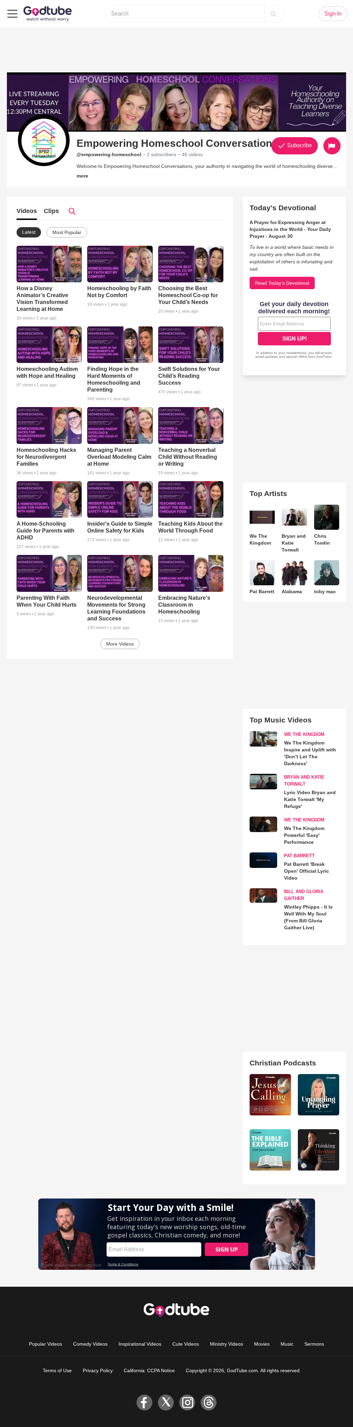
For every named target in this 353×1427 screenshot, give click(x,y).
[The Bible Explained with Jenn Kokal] (270, 1150)
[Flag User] (332, 145)
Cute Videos (185, 1344)
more (82, 176)
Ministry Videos (226, 1344)
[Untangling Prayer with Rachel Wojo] (318, 1094)
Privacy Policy (98, 1370)
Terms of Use (57, 1370)
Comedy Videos (90, 1344)
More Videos (120, 644)
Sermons (314, 1344)
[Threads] (208, 1402)
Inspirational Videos (140, 1344)
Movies (262, 1344)
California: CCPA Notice (149, 1370)
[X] (166, 1402)
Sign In (333, 14)
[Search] (273, 14)
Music (287, 1344)
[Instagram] (187, 1402)
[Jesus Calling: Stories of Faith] (270, 1094)
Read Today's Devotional (282, 283)
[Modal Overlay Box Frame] (294, 330)
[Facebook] (144, 1402)
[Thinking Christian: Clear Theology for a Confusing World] (318, 1150)
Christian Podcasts (283, 1063)
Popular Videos (45, 1344)
